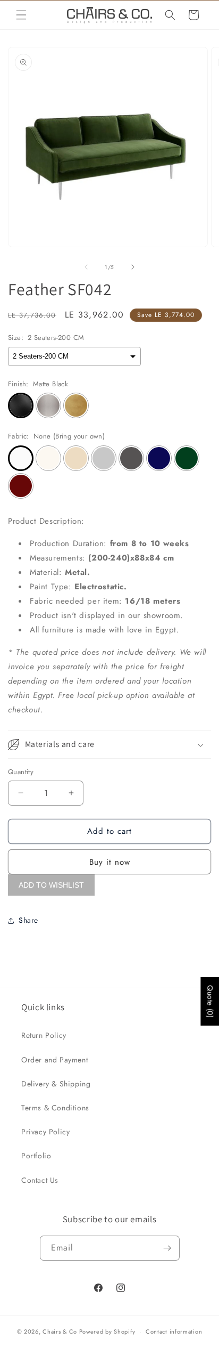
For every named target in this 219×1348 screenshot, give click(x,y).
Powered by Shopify (107, 1331)
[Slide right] (133, 267)
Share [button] (28, 920)
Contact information (174, 1331)
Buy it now (109, 862)
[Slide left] (86, 267)
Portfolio (36, 1155)
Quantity (20, 772)
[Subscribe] (167, 1248)
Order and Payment (54, 1059)
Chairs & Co (60, 1331)
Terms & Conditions (55, 1107)
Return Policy (43, 1035)
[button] (21, 15)
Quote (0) (210, 1001)
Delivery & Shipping (55, 1083)
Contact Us (39, 1180)
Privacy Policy (45, 1131)
